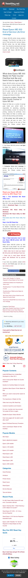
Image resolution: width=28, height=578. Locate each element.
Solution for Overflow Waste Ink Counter (13, 385)
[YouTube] (4, 366)
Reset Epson (11, 306)
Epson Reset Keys (14, 4)
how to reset (6, 52)
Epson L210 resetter (8, 450)
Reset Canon (6, 482)
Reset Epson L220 (8, 453)
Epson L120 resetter (8, 447)
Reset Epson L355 (8, 457)
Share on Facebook (13, 271)
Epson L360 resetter (8, 464)
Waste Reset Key (14, 311)
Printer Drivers (6, 479)
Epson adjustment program (10, 440)
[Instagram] (24, 366)
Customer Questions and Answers (12, 406)
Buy (14, 548)
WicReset (21, 311)
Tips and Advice (7, 492)
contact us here (9, 266)
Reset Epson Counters (19, 308)
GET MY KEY (18, 326)
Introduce (5, 475)
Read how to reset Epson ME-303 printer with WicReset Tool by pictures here (14, 257)
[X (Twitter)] (14, 366)
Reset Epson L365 (8, 460)
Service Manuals (7, 489)
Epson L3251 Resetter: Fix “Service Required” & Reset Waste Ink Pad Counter (12, 524)
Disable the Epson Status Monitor (12, 414)
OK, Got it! (10, 575)
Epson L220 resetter (8, 443)
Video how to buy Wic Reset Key (11, 402)
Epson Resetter (9, 308)
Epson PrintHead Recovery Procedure (13, 423)
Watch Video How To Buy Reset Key (12, 363)
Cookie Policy (22, 572)
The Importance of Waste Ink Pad (12, 399)
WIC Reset (6, 437)
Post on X (22, 271)
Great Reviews (7, 472)
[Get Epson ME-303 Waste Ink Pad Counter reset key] (14, 235)
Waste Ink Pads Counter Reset (10, 310)
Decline (18, 575)
